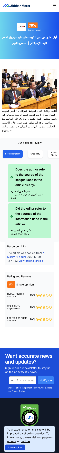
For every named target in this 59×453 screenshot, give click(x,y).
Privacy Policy (18, 391)
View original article (31, 260)
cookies (25, 441)
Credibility (35, 154)
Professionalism (12, 154)
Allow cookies (15, 447)
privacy (11, 441)
